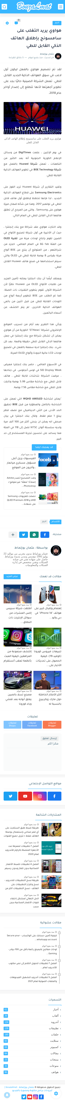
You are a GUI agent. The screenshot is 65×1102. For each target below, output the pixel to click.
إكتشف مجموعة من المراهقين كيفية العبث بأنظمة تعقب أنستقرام (18, 656)
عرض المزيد (12, 576)
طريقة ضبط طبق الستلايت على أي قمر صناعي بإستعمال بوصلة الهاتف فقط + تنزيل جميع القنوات (21, 832)
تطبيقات (31, 1028)
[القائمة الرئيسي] (60, 6)
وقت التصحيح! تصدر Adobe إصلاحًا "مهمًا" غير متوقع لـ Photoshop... (21, 482)
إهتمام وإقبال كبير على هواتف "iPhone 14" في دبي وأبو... (47, 613)
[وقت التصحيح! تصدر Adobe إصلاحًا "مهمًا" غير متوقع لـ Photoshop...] (48, 479)
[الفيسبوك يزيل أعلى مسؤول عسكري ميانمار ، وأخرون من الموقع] (48, 460)
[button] (44, 535)
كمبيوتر (31, 1046)
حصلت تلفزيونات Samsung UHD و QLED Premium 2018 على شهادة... (21, 500)
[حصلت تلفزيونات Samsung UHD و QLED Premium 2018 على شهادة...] (48, 498)
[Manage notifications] (7, 1095)
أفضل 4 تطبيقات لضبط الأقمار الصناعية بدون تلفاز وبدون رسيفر (22, 866)
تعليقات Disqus (12, 724)
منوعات (31, 1065)
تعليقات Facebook (32, 724)
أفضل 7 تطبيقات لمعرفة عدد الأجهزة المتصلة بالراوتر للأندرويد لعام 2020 (22, 850)
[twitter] (10, 796)
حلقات (31, 1034)
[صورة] (51, 829)
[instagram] (40, 796)
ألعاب (31, 1015)
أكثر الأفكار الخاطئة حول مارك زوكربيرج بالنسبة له (50, 700)
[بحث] (4, 6)
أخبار (57, 23)
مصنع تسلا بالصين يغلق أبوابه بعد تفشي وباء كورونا (18, 700)
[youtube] (25, 796)
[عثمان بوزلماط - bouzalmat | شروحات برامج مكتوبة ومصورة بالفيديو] (34, 6)
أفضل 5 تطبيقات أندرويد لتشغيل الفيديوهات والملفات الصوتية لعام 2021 (33, 979)
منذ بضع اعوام (27, 454)
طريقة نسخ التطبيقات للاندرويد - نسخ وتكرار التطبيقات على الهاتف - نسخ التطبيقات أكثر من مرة (21, 885)
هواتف (31, 1072)
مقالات (31, 1053)
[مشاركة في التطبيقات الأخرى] (12, 535)
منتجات (31, 1059)
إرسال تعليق (49, 738)
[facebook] (54, 796)
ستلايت (31, 1040)
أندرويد (31, 1021)
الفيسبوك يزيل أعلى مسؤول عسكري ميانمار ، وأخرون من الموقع (21, 463)
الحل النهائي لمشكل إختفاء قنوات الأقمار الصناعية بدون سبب (24, 903)
